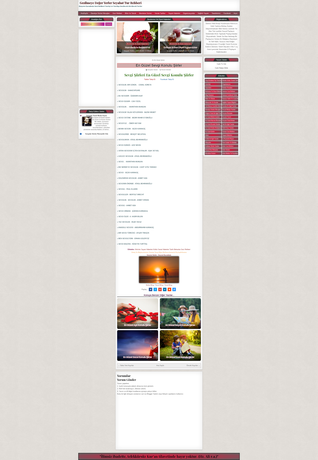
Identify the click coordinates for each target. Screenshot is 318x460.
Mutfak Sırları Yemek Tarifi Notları (232, 80)
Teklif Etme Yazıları (228, 128)
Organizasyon (226, 84)
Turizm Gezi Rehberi (228, 131)
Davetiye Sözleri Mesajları (100, 13)
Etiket (207, 135)
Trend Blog (168, 285)
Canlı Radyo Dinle (221, 68)
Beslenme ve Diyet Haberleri (137, 44)
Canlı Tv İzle (221, 64)
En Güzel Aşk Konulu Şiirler (137, 325)
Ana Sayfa (160, 365)
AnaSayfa (84, 13)
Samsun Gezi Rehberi (228, 91)
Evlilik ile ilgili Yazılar (212, 139)
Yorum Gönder (166, 70)
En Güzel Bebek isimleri (212, 117)
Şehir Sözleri (226, 150)
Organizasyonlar (189, 13)
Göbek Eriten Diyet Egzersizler (180, 47)
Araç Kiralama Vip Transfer (213, 80)
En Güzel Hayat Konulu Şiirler (180, 325)
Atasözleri (208, 88)
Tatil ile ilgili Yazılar (228, 124)
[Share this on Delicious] (174, 289)
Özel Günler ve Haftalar (229, 142)
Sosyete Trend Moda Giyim (96, 116)
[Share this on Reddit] (169, 289)
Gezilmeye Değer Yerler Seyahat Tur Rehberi (110, 3)
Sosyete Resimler (227, 113)
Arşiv (235, 13)
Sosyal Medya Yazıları (229, 109)
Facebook (227, 13)
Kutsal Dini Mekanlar (211, 150)
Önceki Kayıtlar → (193, 365)
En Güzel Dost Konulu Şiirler (180, 357)
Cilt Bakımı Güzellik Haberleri (214, 106)
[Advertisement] (192, 5)
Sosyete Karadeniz (164, 255)
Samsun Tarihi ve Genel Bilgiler (231, 99)
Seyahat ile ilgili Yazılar (229, 106)
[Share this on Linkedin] (164, 289)
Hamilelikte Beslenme (137, 47)
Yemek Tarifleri (160, 13)
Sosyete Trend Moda (228, 120)
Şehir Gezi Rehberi (227, 146)
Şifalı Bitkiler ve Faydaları (230, 153)
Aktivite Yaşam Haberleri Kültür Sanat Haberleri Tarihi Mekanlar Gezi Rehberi (162, 249)
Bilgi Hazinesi (209, 95)
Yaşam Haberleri (174, 13)
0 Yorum (148, 51)
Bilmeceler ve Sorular (211, 102)
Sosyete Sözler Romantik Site (96, 134)
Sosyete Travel (226, 117)
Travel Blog (159, 285)
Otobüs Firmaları (227, 88)
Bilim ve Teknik (130, 13)
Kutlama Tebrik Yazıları (212, 146)
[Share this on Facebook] (155, 289)
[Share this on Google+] (160, 289)
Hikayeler (208, 142)
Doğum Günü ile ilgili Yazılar (214, 113)
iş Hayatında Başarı (228, 139)
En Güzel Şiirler (159, 60)
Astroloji (207, 84)
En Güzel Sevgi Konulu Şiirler (159, 65)
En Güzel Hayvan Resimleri (213, 120)
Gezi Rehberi (117, 13)
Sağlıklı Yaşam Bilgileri (229, 102)
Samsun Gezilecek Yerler (229, 95)
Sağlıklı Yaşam (203, 13)
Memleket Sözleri (145, 13)
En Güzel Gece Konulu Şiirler (137, 357)
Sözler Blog (150, 285)
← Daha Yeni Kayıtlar (126, 365)
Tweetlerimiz (216, 13)
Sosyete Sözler (129, 51)
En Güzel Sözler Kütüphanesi (214, 128)
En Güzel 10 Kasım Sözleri (101, 118)
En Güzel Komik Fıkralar (212, 124)
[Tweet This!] (150, 289)
